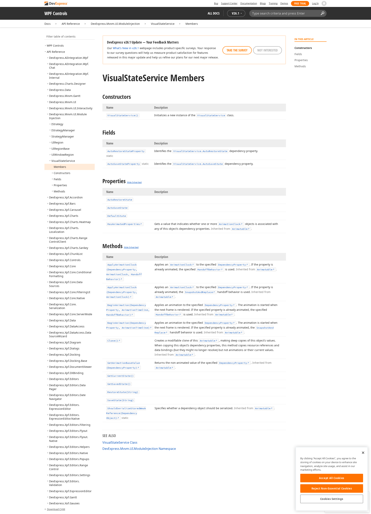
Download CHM (56, 509)
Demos (284, 3)
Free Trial (300, 3)
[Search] (322, 13)
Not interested (267, 50)
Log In (315, 3)
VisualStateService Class (119, 442)
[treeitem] (55, 45)
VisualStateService (162, 24)
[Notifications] (324, 3)
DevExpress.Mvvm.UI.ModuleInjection (115, 24)
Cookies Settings (331, 499)
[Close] (363, 452)
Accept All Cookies (331, 478)
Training (273, 3)
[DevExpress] (56, 4)
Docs (47, 24)
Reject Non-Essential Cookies (331, 488)
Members (192, 24)
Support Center (229, 3)
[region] (331, 479)
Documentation (248, 3)
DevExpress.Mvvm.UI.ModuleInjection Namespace (139, 449)
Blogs (263, 3)
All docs (214, 13)
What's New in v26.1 (126, 48)
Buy (216, 3)
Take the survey (237, 50)
